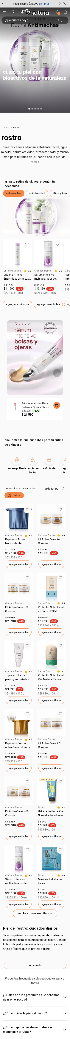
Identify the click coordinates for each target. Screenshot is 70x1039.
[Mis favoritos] (12, 12)
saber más (35, 965)
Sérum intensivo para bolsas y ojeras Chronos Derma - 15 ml (37, 405)
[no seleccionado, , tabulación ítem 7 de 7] (57, 326)
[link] (17, 278)
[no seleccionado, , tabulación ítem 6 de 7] (50, 326)
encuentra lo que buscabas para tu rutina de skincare (33, 442)
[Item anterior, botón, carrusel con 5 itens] (8, 60)
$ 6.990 (42, 821)
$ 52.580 (43, 549)
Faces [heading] (41, 807)
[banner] (35, 370)
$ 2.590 (42, 889)
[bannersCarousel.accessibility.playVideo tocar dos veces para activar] (35, 358)
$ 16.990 (43, 617)
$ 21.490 (10, 549)
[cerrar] (65, 4)
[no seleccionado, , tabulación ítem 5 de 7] (42, 326)
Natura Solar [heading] (45, 603)
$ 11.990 (10, 685)
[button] (35, 60)
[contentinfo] (27, 271)
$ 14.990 (8, 285)
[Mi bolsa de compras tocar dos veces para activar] (65, 12)
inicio (6, 127)
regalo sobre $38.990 (25, 3)
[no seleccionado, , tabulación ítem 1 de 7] (13, 326)
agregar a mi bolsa (17, 304)
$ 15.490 (43, 685)
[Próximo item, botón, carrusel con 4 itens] (59, 3)
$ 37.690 (39, 285)
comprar (44, 3)
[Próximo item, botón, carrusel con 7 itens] (57, 373)
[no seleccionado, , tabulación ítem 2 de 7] (20, 326)
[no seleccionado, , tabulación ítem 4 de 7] (35, 326)
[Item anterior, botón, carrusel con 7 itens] (13, 373)
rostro (11, 137)
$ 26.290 (10, 753)
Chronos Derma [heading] (12, 270)
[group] (31, 4)
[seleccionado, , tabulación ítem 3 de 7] (27, 326)
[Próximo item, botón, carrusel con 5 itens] (62, 60)
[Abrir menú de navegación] (4, 12)
